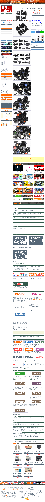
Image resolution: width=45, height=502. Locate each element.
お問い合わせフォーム (38, 496)
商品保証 (4, 107)
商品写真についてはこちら (16, 379)
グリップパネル (3, 84)
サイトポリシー (3, 103)
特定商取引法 (22, 481)
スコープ (3, 75)
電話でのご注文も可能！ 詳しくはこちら (18, 263)
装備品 (2, 86)
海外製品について (15, 426)
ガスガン (3, 100)
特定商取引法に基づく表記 (27, 499)
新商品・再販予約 (4, 57)
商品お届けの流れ (27, 481)
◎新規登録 (9, 20)
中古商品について (15, 335)
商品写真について (15, 226)
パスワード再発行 (6, 23)
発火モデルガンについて (16, 422)
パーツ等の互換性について (16, 219)
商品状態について (15, 370)
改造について (15, 216)
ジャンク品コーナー (4, 99)
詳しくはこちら (19, 160)
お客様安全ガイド (9, 103)
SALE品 (2, 56)
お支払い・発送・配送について (17, 271)
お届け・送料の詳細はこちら (4, 497)
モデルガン (3, 61)
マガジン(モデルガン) (4, 70)
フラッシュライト (4, 79)
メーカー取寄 (3, 58)
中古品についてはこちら (16, 346)
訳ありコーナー (3, 98)
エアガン (2, 63)
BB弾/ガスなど (3, 71)
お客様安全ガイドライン (16, 214)
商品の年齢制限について (16, 208)
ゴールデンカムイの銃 (4, 52)
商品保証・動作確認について (17, 416)
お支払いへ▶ (6, 28)
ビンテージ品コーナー (4, 93)
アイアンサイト (4, 78)
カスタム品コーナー (4, 92)
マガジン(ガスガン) (4, 68)
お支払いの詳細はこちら (4, 489)
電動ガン (2, 62)
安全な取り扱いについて (16, 212)
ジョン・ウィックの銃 (4, 45)
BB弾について (15, 439)
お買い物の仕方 (15, 234)
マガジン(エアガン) (4, 69)
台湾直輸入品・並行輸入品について (17, 432)
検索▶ (6, 40)
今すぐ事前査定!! (6, 13)
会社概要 (9, 107)
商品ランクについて (15, 339)
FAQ (17, 481)
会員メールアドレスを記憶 (7, 22)
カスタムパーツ (3, 83)
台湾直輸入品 (3, 55)
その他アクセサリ (3, 85)
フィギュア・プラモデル (4, 90)
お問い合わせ (6, 108)
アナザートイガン (3, 64)
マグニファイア (4, 77)
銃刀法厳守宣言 (12, 481)
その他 (3, 97)
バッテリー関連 (3, 72)
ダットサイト (4, 76)
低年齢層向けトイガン (4, 65)
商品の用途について (15, 204)
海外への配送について (16, 222)
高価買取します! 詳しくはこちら (37, 13)
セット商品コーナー (4, 91)
